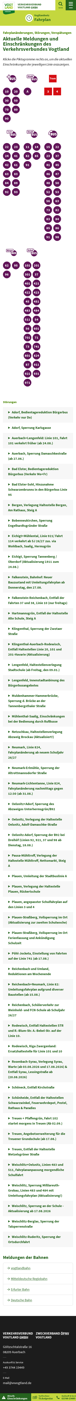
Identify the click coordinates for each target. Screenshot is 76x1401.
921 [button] (28, 373)
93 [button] (17, 192)
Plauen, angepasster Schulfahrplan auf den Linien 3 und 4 (37, 904)
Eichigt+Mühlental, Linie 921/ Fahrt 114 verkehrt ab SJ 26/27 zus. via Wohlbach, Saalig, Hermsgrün (35, 541)
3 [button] (49, 91)
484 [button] (37, 310)
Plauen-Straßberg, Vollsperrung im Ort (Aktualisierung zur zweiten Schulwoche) (37, 919)
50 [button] (17, 100)
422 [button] (28, 292)
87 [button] (28, 364)
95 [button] (17, 265)
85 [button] (37, 155)
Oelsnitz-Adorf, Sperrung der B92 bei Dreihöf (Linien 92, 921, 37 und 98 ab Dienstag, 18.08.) (36, 840)
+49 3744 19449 (13, 1367)
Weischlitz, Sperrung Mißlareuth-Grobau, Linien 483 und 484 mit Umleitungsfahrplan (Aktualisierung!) (35, 1190)
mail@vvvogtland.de (17, 1383)
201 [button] (37, 265)
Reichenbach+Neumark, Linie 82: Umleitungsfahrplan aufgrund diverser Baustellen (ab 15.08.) (36, 989)
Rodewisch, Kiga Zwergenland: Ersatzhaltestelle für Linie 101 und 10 (35, 1048)
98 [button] (58, 237)
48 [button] (49, 183)
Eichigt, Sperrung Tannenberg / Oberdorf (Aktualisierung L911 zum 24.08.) (33, 561)
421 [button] (37, 283)
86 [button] (58, 228)
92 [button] (8, 192)
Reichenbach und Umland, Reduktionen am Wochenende (29, 971)
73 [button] (49, 210)
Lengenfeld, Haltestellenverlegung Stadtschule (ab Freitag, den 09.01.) (34, 667)
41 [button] (17, 155)
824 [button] (37, 355)
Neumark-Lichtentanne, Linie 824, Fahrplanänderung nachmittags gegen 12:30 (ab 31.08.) (35, 788)
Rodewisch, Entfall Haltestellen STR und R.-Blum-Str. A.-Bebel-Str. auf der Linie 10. (35, 1030)
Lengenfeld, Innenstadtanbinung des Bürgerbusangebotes (36, 682)
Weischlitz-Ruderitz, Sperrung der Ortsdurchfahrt (34, 1239)
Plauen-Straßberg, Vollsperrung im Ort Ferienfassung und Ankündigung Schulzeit (37, 938)
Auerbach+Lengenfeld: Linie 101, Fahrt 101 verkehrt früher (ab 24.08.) (37, 440)
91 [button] (28, 165)
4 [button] (58, 91)
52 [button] (49, 192)
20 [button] (17, 91)
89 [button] (17, 183)
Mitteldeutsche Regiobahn (29, 1279)
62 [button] (8, 265)
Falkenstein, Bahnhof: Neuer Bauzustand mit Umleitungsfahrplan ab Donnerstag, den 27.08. (36, 582)
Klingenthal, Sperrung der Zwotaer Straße (35, 631)
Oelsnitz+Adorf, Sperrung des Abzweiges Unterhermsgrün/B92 (31, 806)
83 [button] (17, 174)
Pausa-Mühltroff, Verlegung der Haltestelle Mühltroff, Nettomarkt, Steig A (37, 860)
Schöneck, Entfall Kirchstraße (33, 1087)
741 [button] (37, 346)
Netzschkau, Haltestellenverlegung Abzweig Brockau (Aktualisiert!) (35, 734)
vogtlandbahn (20, 1268)
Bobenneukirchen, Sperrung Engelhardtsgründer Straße (30, 523)
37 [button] (58, 155)
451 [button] (37, 301)
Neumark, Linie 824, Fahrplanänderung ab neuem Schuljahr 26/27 (36, 752)
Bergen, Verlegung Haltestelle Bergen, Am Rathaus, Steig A (37, 507)
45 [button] (58, 165)
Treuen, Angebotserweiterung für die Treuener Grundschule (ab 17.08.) (36, 1136)
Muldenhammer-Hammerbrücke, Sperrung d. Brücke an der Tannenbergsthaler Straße (33, 701)
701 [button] (28, 337)
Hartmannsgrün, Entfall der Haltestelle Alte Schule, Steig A (38, 615)
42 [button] (8, 165)
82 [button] (28, 155)
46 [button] (49, 174)
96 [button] (8, 274)
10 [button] (8, 91)
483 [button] (28, 310)
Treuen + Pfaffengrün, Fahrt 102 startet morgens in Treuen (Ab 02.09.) (35, 1120)
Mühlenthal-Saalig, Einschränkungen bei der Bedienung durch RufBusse (36, 719)
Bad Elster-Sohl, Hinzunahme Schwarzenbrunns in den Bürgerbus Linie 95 (37, 489)
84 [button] (8, 183)
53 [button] (58, 192)
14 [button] (37, 146)
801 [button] (28, 355)
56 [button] (49, 201)
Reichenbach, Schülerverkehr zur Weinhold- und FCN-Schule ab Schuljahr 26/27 (36, 1010)
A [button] (28, 91)
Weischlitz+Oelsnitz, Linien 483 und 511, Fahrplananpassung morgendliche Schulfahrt (36, 1169)
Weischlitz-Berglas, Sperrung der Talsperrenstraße (33, 1224)
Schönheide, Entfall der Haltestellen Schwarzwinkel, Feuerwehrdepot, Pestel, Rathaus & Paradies (37, 1102)
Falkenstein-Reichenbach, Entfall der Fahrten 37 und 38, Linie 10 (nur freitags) (37, 600)
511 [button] (28, 319)
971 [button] (28, 382)
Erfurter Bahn (20, 1289)
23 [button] (17, 146)
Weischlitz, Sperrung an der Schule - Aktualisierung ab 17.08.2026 (35, 1208)
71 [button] (37, 337)
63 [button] (8, 174)
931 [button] (37, 373)
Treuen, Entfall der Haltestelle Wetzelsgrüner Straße (31, 1151)
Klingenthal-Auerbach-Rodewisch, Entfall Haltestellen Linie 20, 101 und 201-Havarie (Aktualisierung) (35, 649)
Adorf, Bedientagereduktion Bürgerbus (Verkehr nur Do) (38, 414)
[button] (11, 79)
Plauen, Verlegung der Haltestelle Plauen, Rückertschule (34, 889)
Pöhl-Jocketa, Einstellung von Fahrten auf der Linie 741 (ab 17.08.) (37, 956)
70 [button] (8, 109)
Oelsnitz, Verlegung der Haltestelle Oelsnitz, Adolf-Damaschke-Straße (35, 822)
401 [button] (28, 283)
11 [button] (28, 146)
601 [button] (37, 328)
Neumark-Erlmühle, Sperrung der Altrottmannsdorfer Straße (33, 770)
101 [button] (28, 265)
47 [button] (58, 174)
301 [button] (28, 274)
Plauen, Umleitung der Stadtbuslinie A (39, 876)
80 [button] (17, 109)
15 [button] (49, 146)
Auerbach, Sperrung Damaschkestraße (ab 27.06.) (37, 456)
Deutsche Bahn (21, 1300)
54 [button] (37, 319)
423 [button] (37, 292)
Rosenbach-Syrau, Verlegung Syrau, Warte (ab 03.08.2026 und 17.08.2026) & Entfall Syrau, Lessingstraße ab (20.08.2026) (37, 1069)
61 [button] (17, 165)
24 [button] (8, 155)
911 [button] (37, 364)
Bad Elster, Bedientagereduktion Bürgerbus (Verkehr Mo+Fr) (33, 471)
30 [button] (8, 100)
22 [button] (8, 146)
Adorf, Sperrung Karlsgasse (31, 428)
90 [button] (8, 118)
